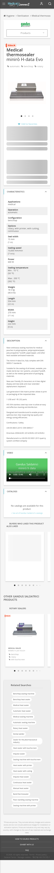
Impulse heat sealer (21, 777)
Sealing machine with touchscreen (26, 759)
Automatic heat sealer (22, 711)
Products (26, 33)
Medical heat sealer (21, 705)
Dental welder (18, 734)
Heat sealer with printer (22, 765)
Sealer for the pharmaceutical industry (25, 741)
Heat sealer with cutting (22, 771)
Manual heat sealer (21, 788)
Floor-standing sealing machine (25, 800)
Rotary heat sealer (20, 728)
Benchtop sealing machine (23, 694)
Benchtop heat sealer (21, 699)
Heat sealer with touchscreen (25, 748)
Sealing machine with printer (24, 805)
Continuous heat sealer (22, 782)
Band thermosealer (21, 794)
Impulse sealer (19, 754)
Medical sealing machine (23, 717)
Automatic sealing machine (24, 722)
